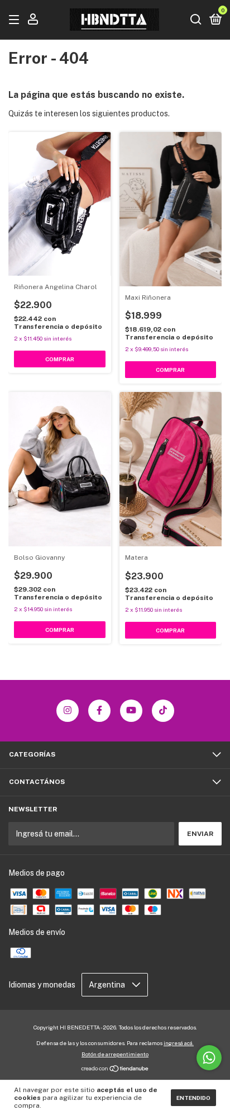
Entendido (193, 1097)
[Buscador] (195, 20)
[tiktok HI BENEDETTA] (163, 711)
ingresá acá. (179, 1043)
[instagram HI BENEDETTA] (67, 711)
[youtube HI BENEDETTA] (131, 711)
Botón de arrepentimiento (115, 1054)
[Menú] (15, 20)
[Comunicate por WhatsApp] (209, 1057)
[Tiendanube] (115, 1069)
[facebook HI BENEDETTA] (99, 711)
